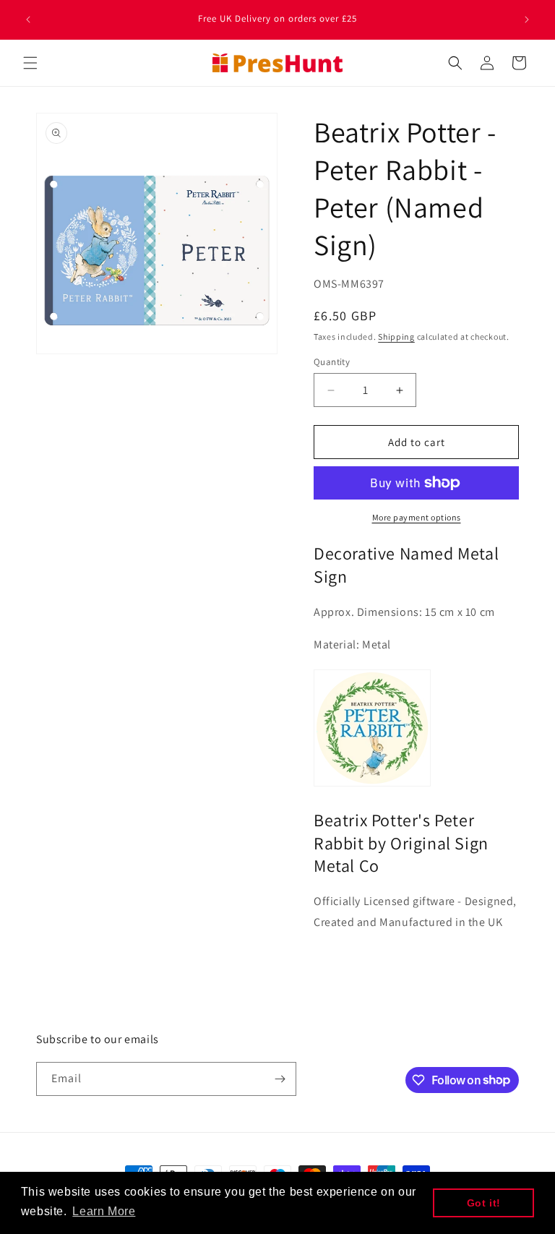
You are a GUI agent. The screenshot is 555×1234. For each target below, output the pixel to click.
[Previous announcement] (28, 19)
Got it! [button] (484, 1203)
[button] (30, 63)
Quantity (332, 362)
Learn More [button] (103, 1211)
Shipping (396, 336)
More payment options (416, 517)
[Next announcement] (527, 19)
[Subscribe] (280, 1079)
